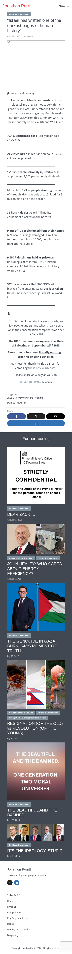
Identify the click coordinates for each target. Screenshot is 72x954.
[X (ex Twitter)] (10, 882)
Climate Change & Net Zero (21, 558)
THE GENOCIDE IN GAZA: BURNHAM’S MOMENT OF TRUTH (32, 646)
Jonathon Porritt (18, 5)
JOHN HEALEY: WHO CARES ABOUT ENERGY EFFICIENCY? (34, 569)
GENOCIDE (22, 398)
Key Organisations (17, 918)
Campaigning (14, 912)
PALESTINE (37, 398)
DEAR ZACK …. (22, 514)
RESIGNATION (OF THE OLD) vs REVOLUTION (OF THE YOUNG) (35, 728)
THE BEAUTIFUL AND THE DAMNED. (32, 812)
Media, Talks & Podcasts (20, 929)
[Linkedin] (16, 882)
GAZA (10, 398)
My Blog (11, 906)
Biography (13, 935)
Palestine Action (17, 402)
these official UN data (41, 368)
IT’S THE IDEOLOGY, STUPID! (35, 850)
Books (10, 923)
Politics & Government (19, 14)
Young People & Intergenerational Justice (27, 718)
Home (10, 901)
